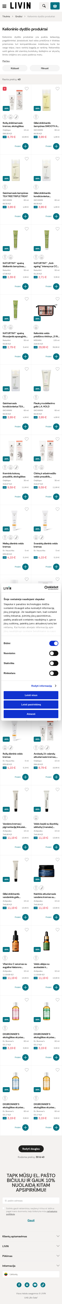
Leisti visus (31, 695)
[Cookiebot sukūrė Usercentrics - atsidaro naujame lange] (44, 588)
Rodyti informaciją (41, 685)
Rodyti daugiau (31, 1148)
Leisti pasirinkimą (31, 704)
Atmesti (31, 714)
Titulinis (6, 16)
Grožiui (18, 16)
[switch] (53, 653)
